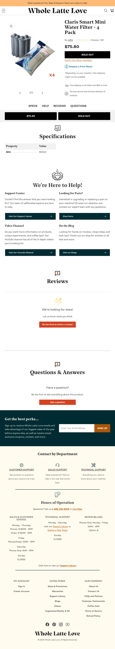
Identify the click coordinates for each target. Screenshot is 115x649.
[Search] (106, 10)
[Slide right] (42, 93)
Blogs (57, 601)
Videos (57, 606)
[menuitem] (21, 586)
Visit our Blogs (70, 252)
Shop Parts (68, 216)
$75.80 (31, 116)
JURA (70, 40)
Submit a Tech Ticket (58, 530)
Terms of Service (93, 611)
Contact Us (93, 591)
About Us (93, 586)
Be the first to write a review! (57, 324)
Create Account (21, 591)
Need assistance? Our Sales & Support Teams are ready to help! (57, 3)
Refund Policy (93, 616)
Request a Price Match (80, 66)
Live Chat (77, 509)
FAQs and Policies (93, 596)
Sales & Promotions (57, 586)
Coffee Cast (93, 606)
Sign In (21, 586)
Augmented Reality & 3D (57, 611)
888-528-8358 (61, 509)
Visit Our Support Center (20, 216)
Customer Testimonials (93, 601)
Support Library (60, 526)
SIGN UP (102, 428)
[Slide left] (20, 93)
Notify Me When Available (78, 60)
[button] (3, 10)
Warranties (57, 591)
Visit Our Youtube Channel (21, 252)
